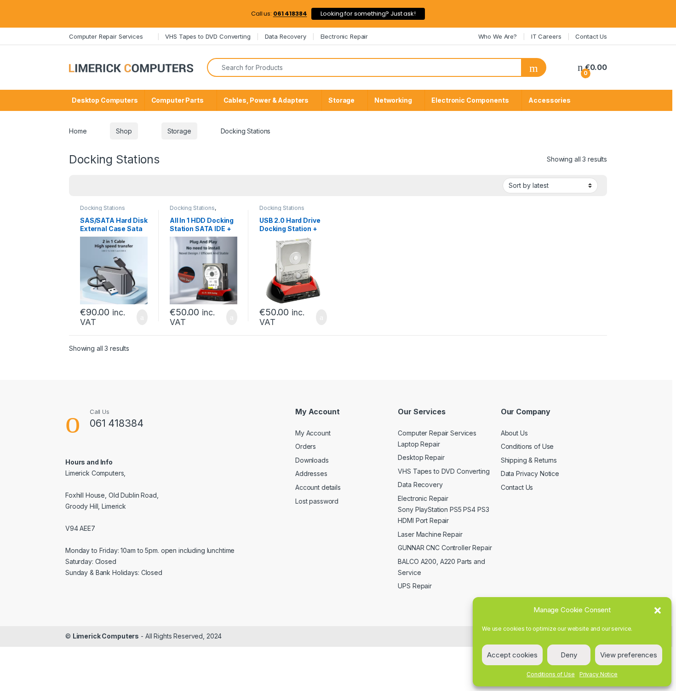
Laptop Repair (419, 444)
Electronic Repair (344, 36)
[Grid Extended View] (108, 185)
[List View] (95, 185)
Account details (318, 487)
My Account (313, 433)
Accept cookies (512, 654)
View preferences (628, 654)
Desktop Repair (421, 457)
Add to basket (137, 317)
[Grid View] (81, 185)
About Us (514, 433)
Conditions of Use (551, 674)
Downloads (312, 460)
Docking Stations (102, 207)
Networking (393, 100)
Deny (569, 654)
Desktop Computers (105, 100)
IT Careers (546, 36)
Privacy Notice (598, 674)
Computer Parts (177, 100)
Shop (124, 131)
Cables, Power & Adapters (266, 100)
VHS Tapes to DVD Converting (207, 36)
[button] (657, 610)
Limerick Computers (106, 636)
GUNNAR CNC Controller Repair (445, 548)
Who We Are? (497, 36)
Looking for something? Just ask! (368, 13)
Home (77, 131)
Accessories (549, 100)
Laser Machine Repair (430, 534)
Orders (305, 446)
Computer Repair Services (106, 36)
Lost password (316, 501)
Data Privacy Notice (530, 473)
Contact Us (591, 36)
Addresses (311, 473)
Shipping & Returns (529, 460)
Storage (341, 100)
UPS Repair (415, 586)
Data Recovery (285, 36)
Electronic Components (470, 100)
